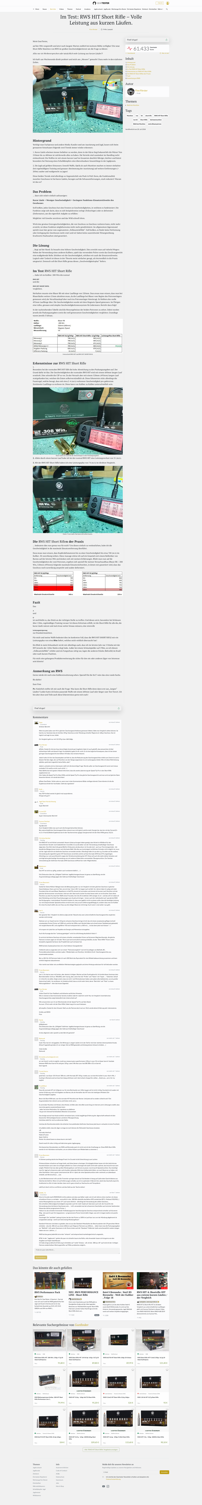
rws (137, 116)
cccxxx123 (42, 811)
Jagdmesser (36, 1492)
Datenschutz (60, 1477)
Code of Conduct (61, 1470)
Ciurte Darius (43, 1071)
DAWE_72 (42, 1193)
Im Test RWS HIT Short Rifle (136, 69)
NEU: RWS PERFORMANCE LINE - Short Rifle (83, 1293)
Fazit (128, 76)
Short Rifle (143, 120)
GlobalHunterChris (110, 1301)
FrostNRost (43, 1086)
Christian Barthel (44, 838)
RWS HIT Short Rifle (161, 116)
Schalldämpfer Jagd (39, 1489)
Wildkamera (37, 1495)
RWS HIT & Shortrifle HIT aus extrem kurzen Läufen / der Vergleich (152, 1295)
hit (142, 116)
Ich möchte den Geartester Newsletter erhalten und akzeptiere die (127, 1478)
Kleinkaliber (153, 9)
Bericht (160, 3)
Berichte (53, 9)
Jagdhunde (107, 9)
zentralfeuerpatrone (154, 124)
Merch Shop (60, 1486)
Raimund (42, 1038)
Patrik (41, 1020)
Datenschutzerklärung (113, 1479)
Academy (87, 9)
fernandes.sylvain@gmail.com (48, 1057)
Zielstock (145, 9)
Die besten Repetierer (134, 9)
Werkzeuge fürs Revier (118, 9)
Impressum (59, 1480)
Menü (37, 9)
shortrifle (148, 116)
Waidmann (42, 866)
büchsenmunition (156, 120)
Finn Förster (93, 29)
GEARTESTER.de (75, 1299)
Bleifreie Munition (133, 105)
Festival (78, 9)
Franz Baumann (44, 882)
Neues (45, 9)
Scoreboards (131, 53)
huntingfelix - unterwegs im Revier (148, 1301)
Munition (130, 116)
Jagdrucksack (98, 9)
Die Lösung (130, 67)
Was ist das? (165, 53)
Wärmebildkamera (39, 1486)
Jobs (57, 1483)
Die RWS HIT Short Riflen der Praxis (139, 74)
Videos (61, 9)
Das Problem (131, 64)
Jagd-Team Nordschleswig (47, 801)
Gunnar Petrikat (44, 821)
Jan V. (41, 910)
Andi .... (41, 789)
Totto (40, 722)
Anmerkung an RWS (133, 78)
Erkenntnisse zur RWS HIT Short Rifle (139, 71)
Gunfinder (81, 1325)
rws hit (135, 120)
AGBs (58, 1474)
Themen (69, 9)
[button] (167, 3)
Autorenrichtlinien (62, 1467)
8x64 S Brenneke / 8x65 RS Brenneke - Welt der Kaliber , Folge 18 (118, 1295)
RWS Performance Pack (47, 1292)
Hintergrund (131, 62)
